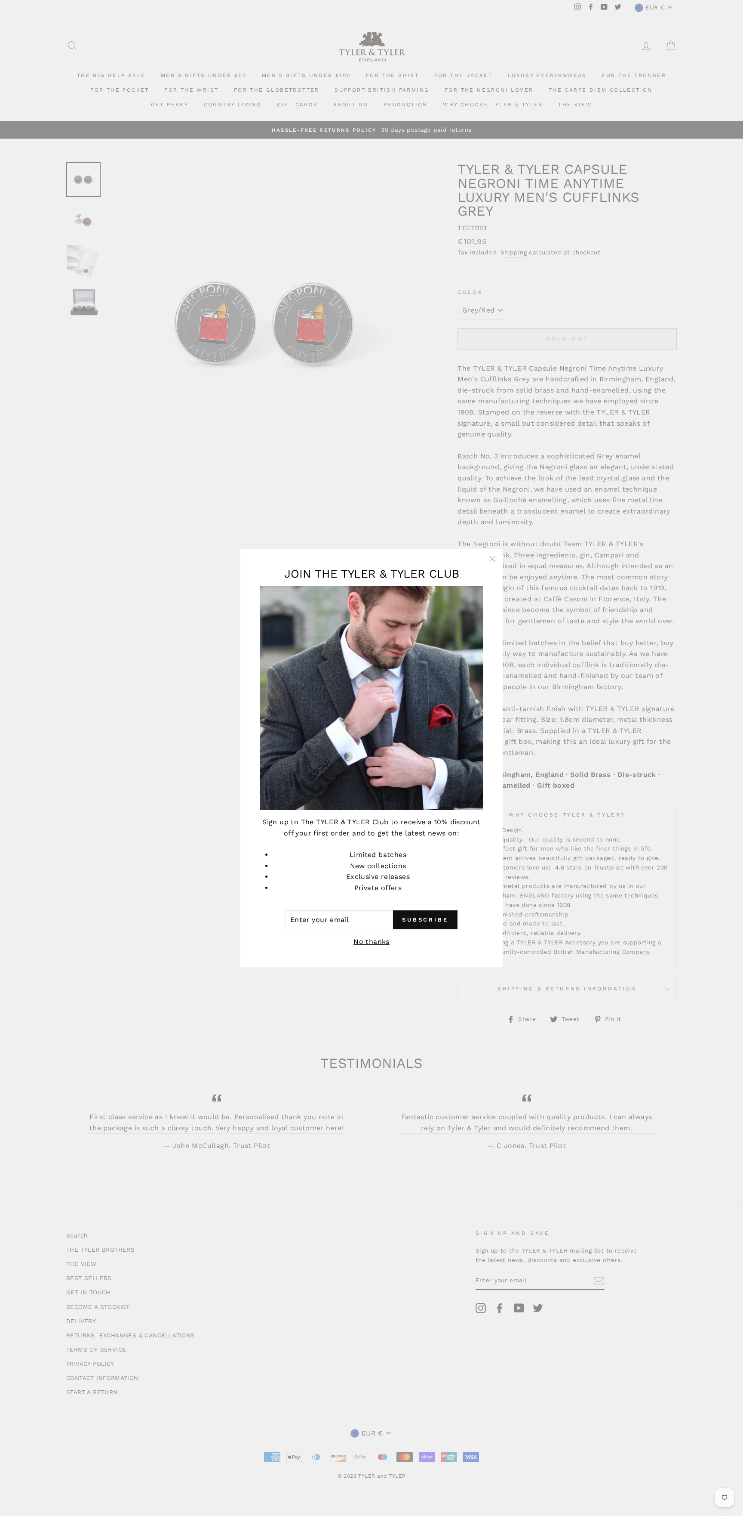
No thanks (371, 941)
